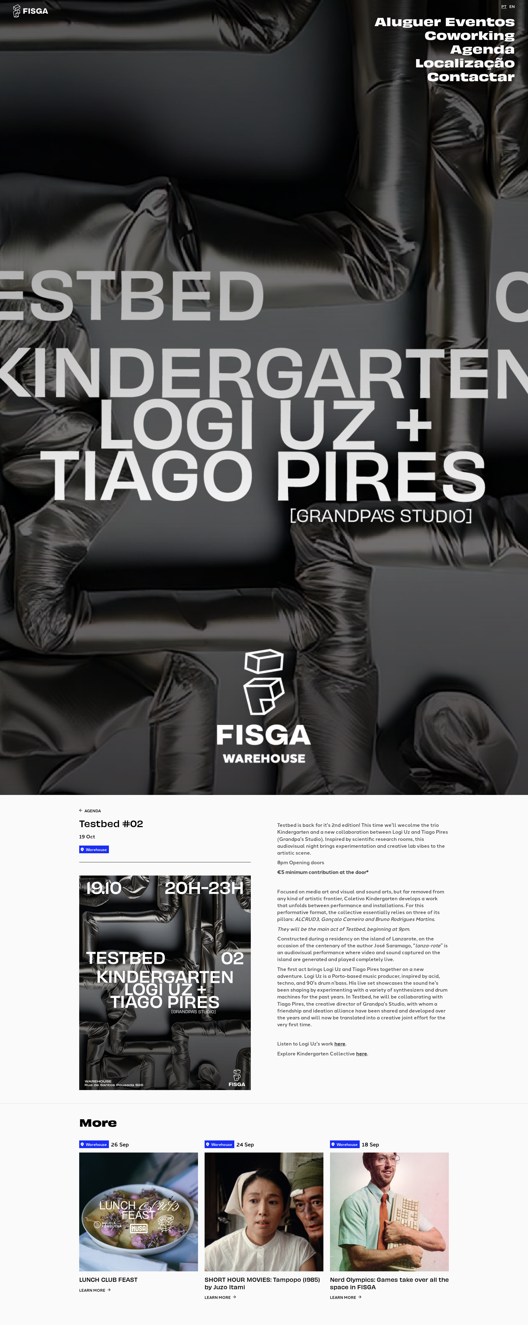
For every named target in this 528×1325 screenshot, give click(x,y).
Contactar (471, 76)
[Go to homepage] (30, 11)
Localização (465, 62)
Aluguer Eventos (445, 21)
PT (504, 6)
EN (512, 6)
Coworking (470, 34)
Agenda (482, 48)
